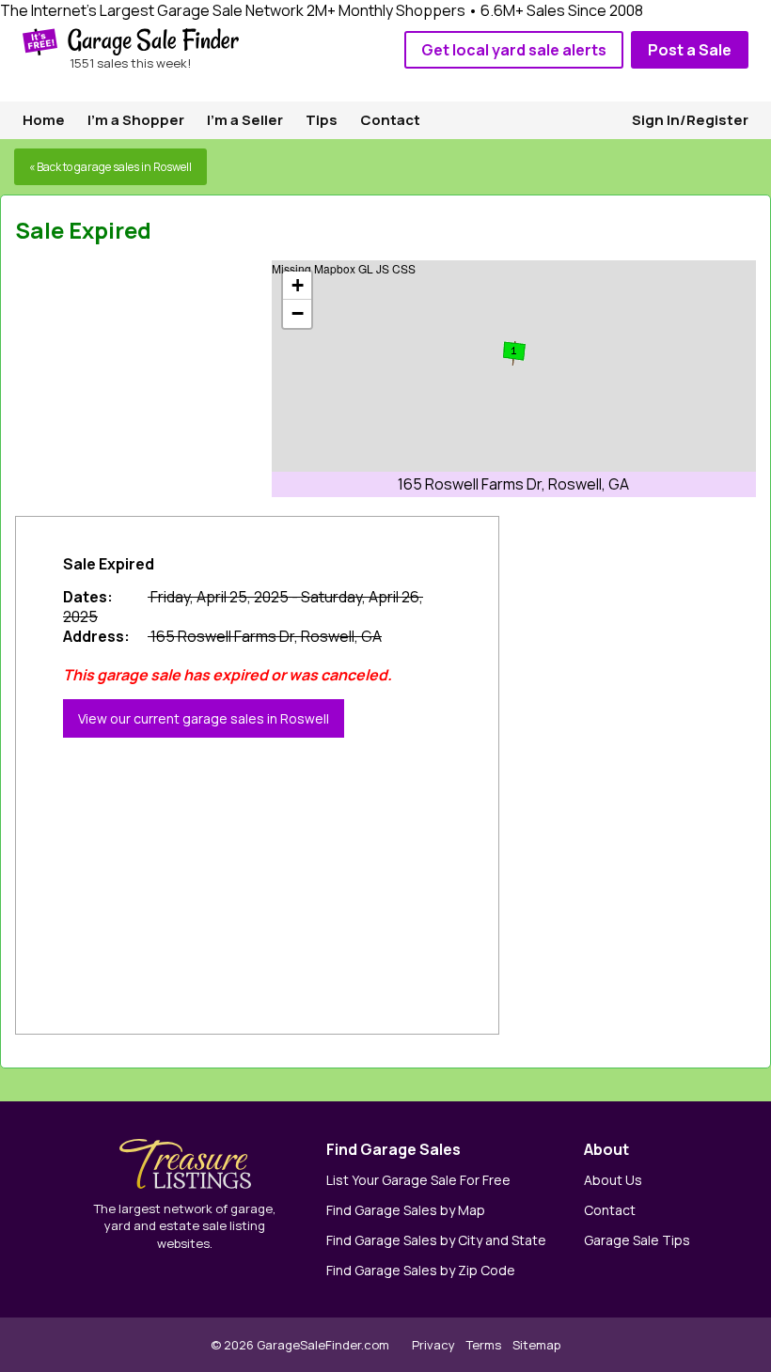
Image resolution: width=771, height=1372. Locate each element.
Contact (390, 120)
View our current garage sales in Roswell (203, 718)
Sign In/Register (690, 120)
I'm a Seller (245, 120)
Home (44, 120)
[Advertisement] (156, 377)
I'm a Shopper (135, 120)
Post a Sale (690, 49)
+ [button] (297, 285)
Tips (322, 120)
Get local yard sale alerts (513, 49)
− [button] (297, 313)
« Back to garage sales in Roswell (110, 167)
